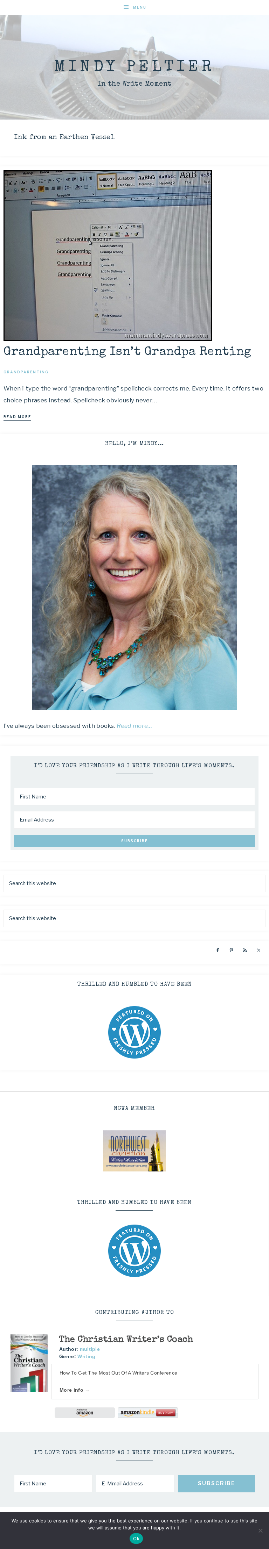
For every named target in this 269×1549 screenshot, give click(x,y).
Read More (17, 417)
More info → (75, 1390)
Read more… (134, 725)
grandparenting (26, 372)
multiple (90, 1349)
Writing (86, 1356)
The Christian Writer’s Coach (126, 1339)
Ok (136, 1538)
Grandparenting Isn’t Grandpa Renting (127, 352)
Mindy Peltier (134, 68)
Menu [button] (139, 7)
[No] (260, 1530)
